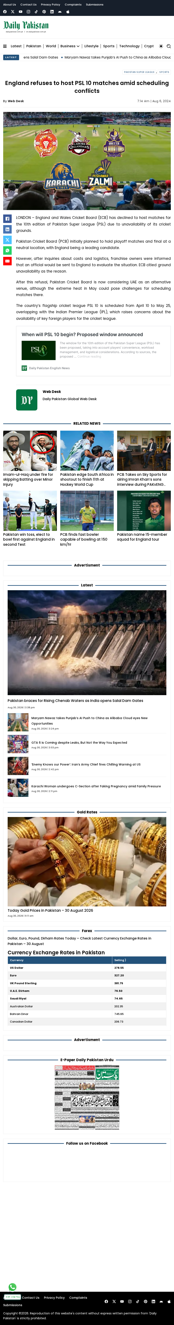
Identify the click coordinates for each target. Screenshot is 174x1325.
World (51, 46)
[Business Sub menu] (78, 46)
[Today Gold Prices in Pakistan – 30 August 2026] (87, 861)
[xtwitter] (12, 11)
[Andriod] (60, 11)
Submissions (94, 5)
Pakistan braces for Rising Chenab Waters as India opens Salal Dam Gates (75, 700)
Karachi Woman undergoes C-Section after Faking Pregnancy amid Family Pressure (96, 786)
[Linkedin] (52, 11)
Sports (109, 46)
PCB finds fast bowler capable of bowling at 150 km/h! (83, 539)
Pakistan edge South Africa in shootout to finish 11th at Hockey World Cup (87, 479)
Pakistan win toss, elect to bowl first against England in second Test (29, 539)
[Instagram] (28, 11)
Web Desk (16, 101)
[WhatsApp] (7, 250)
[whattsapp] (12, 1287)
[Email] (7, 261)
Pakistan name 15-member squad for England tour (142, 537)
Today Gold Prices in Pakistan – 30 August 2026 (50, 910)
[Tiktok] (36, 11)
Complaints (73, 5)
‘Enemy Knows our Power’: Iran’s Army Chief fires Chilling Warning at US (85, 764)
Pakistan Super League (139, 72)
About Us (9, 5)
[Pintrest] (44, 11)
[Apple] (68, 11)
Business (68, 46)
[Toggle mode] (161, 46)
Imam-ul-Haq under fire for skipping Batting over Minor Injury (28, 479)
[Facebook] (5, 11)
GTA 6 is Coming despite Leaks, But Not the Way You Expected (79, 742)
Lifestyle (91, 46)
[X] (7, 240)
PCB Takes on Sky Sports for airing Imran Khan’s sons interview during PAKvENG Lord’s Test (142, 482)
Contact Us (28, 5)
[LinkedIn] (7, 229)
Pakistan (33, 46)
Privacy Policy (50, 5)
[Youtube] (20, 11)
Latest (16, 46)
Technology (129, 46)
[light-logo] (27, 27)
